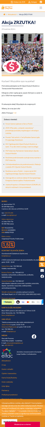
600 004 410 (9, 345)
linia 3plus (6, 319)
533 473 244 (9, 213)
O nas (4, 365)
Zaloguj (34, 2)
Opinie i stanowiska (9, 373)
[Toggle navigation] (41, 8)
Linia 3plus (6, 386)
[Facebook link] (34, 338)
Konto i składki (7, 369)
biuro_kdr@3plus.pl (8, 315)
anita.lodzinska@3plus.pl (14, 343)
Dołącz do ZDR (19, 2)
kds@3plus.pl (6, 256)
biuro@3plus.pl (11, 215)
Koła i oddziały (7, 382)
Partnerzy (5, 390)
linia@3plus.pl (11, 331)
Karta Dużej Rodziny (9, 378)
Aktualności (12, 14)
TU (14, 113)
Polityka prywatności (10, 395)
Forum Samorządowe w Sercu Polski (18, 124)
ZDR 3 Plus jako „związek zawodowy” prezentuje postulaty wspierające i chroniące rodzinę (22, 130)
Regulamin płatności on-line (12, 399)
